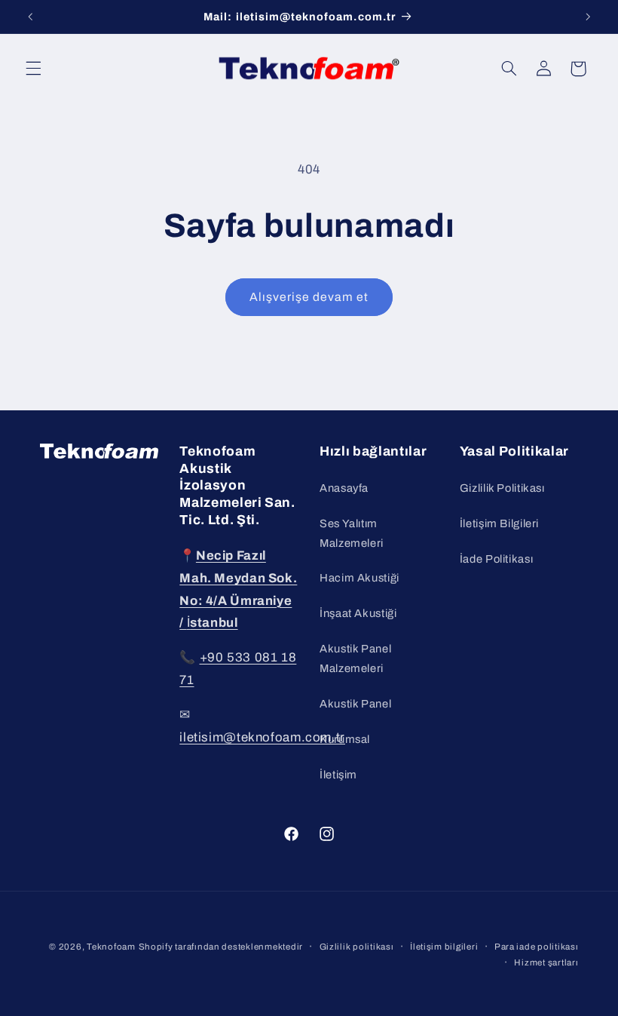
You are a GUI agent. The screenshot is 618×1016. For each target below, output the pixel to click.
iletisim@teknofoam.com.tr (262, 737)
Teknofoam (111, 946)
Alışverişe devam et (309, 296)
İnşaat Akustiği (358, 613)
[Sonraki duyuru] (587, 16)
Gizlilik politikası (357, 946)
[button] (33, 68)
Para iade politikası (536, 946)
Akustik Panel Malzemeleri (355, 658)
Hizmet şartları (546, 962)
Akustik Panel (355, 704)
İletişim (338, 775)
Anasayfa (344, 488)
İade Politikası (496, 559)
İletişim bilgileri (444, 946)
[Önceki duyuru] (30, 16)
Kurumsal (345, 739)
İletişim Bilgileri (499, 523)
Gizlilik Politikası (502, 488)
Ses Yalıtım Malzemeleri (352, 533)
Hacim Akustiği (359, 578)
